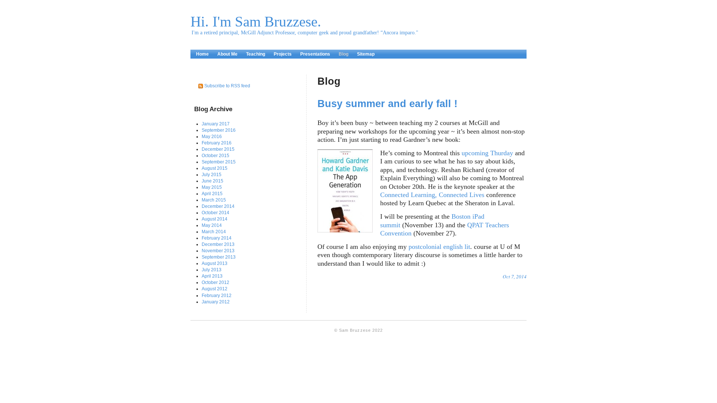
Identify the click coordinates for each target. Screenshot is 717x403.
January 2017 (216, 123)
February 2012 (217, 295)
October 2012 (215, 282)
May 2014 (212, 225)
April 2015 (212, 193)
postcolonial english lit (439, 246)
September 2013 (219, 257)
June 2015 (212, 181)
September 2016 (219, 130)
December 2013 (218, 244)
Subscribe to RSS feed (227, 85)
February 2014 (217, 238)
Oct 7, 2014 (515, 276)
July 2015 (211, 174)
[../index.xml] (201, 85)
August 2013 (214, 263)
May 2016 (212, 136)
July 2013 (211, 269)
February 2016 (217, 143)
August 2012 (214, 288)
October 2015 (215, 155)
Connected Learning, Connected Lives (432, 195)
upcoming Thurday (487, 153)
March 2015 (214, 200)
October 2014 (215, 212)
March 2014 (214, 231)
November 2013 (218, 250)
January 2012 (216, 301)
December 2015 (218, 149)
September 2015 (219, 162)
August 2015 (214, 168)
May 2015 (212, 187)
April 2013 (212, 276)
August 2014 (214, 219)
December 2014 (218, 206)
